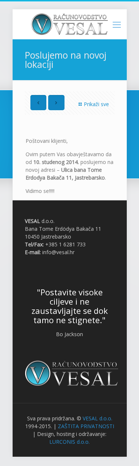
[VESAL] (69, 24)
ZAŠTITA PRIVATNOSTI (86, 426)
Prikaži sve (96, 104)
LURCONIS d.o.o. (69, 441)
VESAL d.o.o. (97, 418)
